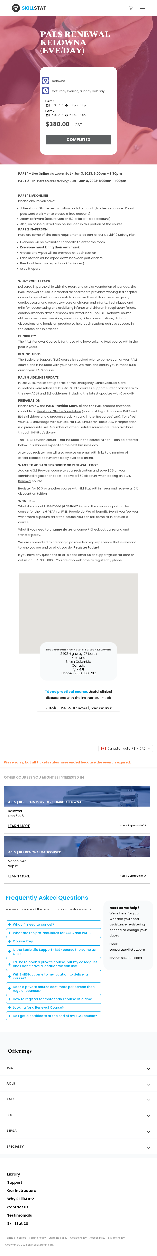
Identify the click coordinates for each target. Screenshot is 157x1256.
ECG (40, 488)
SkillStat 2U (17, 1223)
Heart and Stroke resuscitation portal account (58, 208)
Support (14, 1182)
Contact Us (17, 1207)
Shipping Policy (58, 1237)
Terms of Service (15, 1237)
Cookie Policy (78, 1237)
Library (13, 1174)
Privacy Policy (116, 1237)
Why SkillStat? (20, 1198)
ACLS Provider (40, 470)
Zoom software (32, 219)
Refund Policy (37, 1237)
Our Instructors (21, 1190)
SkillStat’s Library (43, 432)
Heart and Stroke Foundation (59, 411)
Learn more (19, 876)
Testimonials (19, 1215)
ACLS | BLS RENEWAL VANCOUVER (34, 852)
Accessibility (97, 1237)
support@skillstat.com (127, 949)
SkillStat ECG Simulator (80, 422)
